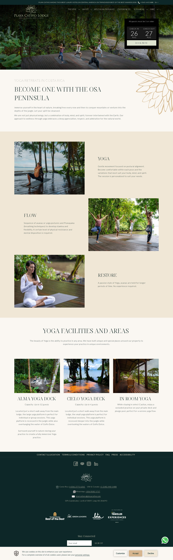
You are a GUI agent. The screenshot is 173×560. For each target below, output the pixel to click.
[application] (86, 553)
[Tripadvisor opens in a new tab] (82, 463)
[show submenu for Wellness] (147, 9)
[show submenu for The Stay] (79, 9)
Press (115, 455)
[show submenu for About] (91, 9)
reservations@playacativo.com (88, 496)
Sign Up (99, 543)
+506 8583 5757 (93, 492)
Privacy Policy (95, 455)
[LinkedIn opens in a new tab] (96, 463)
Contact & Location (48, 455)
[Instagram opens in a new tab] (89, 463)
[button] (134, 33)
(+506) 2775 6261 (77, 487)
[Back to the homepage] (31, 12)
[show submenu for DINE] (157, 9)
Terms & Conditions (73, 455)
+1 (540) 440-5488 (108, 487)
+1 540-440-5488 (146, 2)
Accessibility (127, 455)
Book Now (141, 43)
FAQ (107, 455)
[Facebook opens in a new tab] (76, 463)
